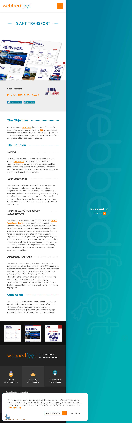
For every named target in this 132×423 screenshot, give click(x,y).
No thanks (75, 413)
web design (19, 161)
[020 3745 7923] (11, 376)
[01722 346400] (33, 376)
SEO (41, 130)
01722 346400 (48, 354)
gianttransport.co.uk (25, 95)
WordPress (26, 127)
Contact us (97, 213)
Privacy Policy (14, 407)
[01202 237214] (55, 376)
